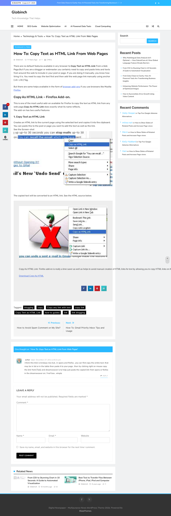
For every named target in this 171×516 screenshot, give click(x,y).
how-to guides (52, 312)
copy (40, 307)
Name (20, 435)
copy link (79, 307)
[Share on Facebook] (84, 290)
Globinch (19, 12)
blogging (28, 307)
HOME (20, 26)
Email (52, 435)
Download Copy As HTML (31, 276)
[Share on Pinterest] (97, 290)
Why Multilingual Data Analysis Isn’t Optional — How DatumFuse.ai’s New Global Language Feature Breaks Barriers (140, 60)
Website (85, 435)
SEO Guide (32, 26)
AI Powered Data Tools (81, 26)
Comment (22, 402)
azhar (27, 360)
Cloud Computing (103, 26)
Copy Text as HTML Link (27, 312)
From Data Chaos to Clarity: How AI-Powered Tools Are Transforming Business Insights (86, 3)
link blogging (78, 312)
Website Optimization (51, 26)
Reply (105, 376)
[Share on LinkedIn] (5, 116)
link (65, 312)
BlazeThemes (85, 511)
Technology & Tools (22, 47)
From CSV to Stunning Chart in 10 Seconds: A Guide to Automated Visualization (44, 480)
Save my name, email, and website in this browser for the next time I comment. (57, 447)
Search (124, 35)
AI (66, 26)
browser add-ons (71, 86)
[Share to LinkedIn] (90, 290)
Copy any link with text (59, 307)
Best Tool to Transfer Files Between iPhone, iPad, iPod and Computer (95, 479)
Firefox (17, 90)
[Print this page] (104, 290)
